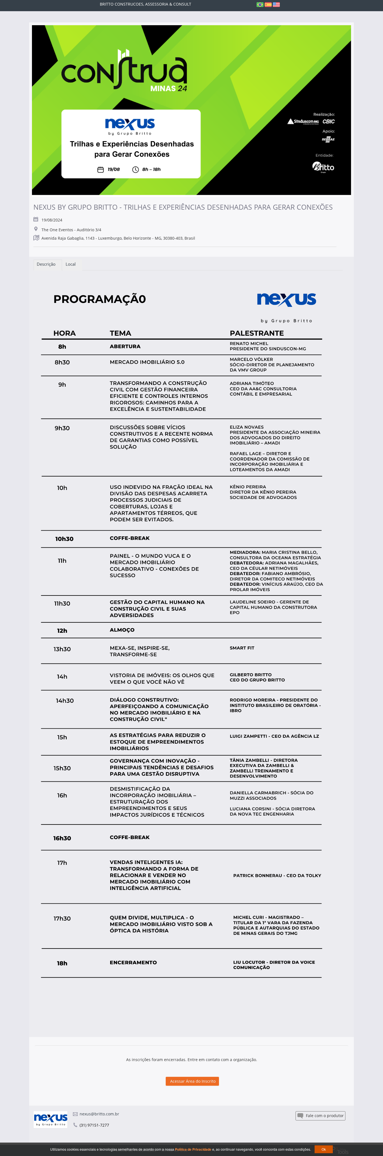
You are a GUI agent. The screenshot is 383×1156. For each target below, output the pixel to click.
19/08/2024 (51, 220)
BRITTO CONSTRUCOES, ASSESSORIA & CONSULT (145, 4)
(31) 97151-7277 (94, 1125)
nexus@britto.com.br (99, 1114)
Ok (324, 1149)
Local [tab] (72, 264)
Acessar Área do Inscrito (192, 1081)
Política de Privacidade (193, 1149)
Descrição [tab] (48, 264)
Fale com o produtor (324, 1115)
